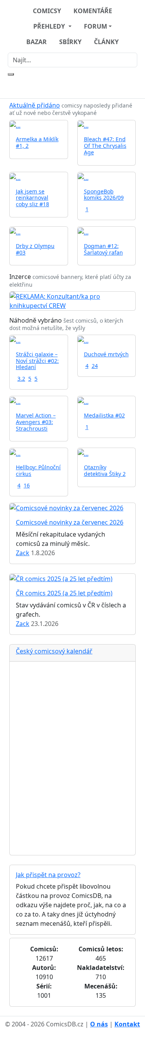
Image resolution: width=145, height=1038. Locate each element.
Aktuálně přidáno (34, 105)
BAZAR (36, 42)
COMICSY (47, 11)
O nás (99, 1024)
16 (27, 485)
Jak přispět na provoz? (48, 874)
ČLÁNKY (106, 42)
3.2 (21, 378)
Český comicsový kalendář (54, 651)
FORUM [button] (95, 26)
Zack (22, 553)
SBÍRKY (70, 42)
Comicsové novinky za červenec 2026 (69, 522)
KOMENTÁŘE (92, 11)
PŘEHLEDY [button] (50, 26)
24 (95, 365)
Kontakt (127, 1024)
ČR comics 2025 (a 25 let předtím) (64, 593)
